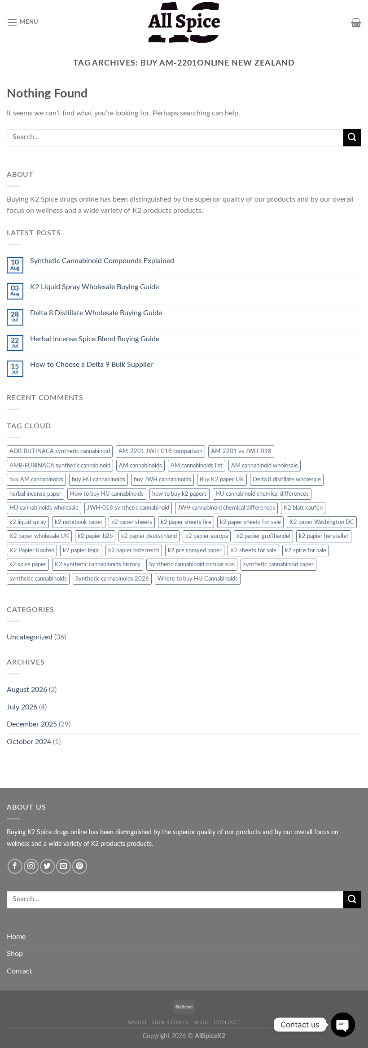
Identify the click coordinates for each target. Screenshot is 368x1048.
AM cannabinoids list (197, 465)
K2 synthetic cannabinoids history (97, 564)
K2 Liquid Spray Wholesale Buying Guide (94, 287)
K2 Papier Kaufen (31, 550)
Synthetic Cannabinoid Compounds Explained (102, 260)
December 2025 (32, 724)
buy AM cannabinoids (36, 479)
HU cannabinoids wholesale (44, 508)
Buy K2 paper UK (222, 479)
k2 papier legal (81, 550)
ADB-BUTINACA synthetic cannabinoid (59, 451)
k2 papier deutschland (149, 536)
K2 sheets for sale (253, 550)
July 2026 (22, 707)
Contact (19, 971)
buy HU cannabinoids (98, 479)
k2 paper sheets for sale (250, 522)
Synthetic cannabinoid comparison (192, 564)
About (137, 1022)
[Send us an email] (63, 866)
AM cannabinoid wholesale (264, 465)
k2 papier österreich (133, 550)
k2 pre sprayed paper (195, 550)
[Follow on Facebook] (15, 866)
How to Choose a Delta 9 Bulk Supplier (91, 364)
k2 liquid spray (27, 522)
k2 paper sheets (131, 522)
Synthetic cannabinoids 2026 (112, 578)
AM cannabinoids (140, 465)
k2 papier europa (206, 536)
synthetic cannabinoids (38, 578)
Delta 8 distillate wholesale (287, 479)
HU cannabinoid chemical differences (262, 494)
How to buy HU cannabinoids (107, 494)
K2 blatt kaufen (303, 508)
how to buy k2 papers (179, 494)
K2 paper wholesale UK (39, 536)
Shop (15, 953)
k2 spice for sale (305, 550)
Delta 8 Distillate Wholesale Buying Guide (96, 313)
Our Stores (170, 1022)
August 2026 (27, 689)
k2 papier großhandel (263, 536)
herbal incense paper (35, 494)
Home (16, 936)
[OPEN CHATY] (343, 1025)
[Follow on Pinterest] (79, 866)
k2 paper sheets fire (186, 522)
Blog (201, 1022)
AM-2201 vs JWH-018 (241, 451)
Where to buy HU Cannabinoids (198, 578)
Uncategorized (30, 637)
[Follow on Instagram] (31, 866)
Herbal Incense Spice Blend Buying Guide (94, 339)
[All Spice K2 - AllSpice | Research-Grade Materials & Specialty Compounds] (184, 22)
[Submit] (352, 137)
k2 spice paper (27, 564)
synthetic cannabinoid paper (278, 564)
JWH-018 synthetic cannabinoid (128, 508)
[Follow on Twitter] (47, 866)
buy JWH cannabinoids (162, 479)
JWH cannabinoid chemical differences (226, 508)
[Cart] (356, 22)
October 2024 (29, 741)
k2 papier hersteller (324, 536)
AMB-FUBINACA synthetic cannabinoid (59, 465)
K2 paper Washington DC (321, 522)
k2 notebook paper (79, 522)
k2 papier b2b (95, 536)
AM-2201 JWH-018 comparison (160, 451)
